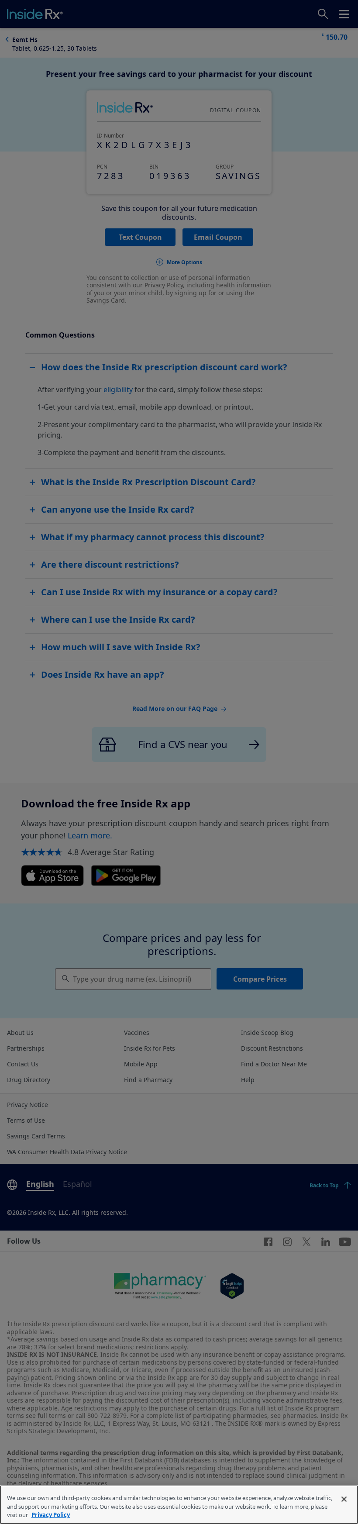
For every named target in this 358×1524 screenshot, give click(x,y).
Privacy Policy (50, 1515)
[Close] (344, 1499)
